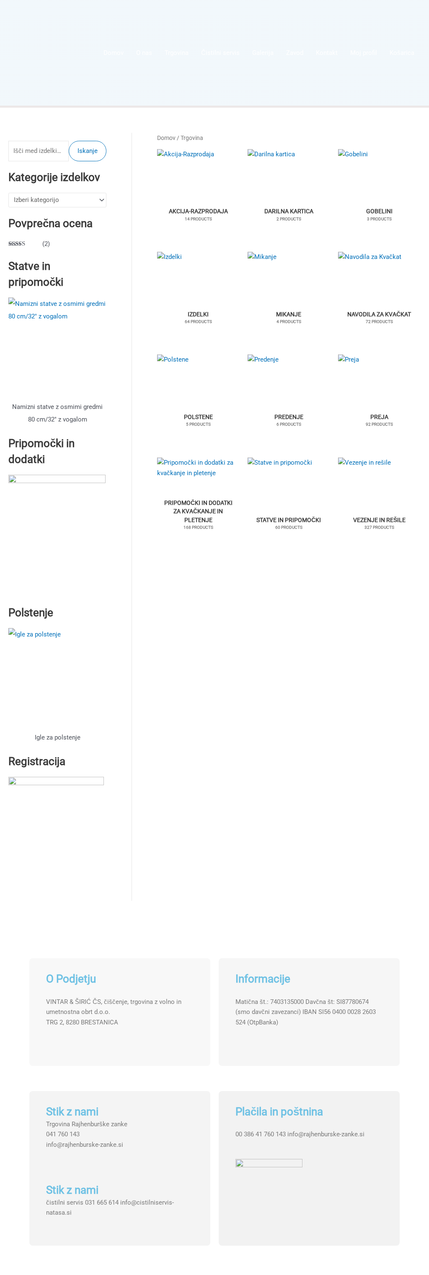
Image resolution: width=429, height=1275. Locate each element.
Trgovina (177, 53)
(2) (29, 244)
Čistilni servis (220, 53)
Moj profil (363, 53)
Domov (113, 53)
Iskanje (88, 151)
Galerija (263, 53)
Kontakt (327, 53)
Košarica (402, 53)
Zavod (294, 53)
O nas (144, 53)
